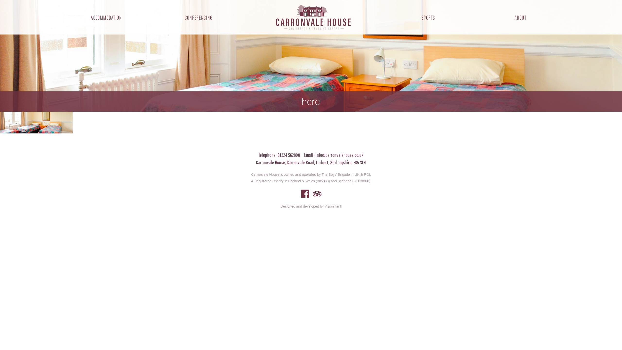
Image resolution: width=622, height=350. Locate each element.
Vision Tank (333, 206)
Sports (428, 17)
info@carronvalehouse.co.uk (339, 154)
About (521, 17)
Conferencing (199, 17)
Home (313, 17)
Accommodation (106, 17)
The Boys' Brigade (336, 174)
